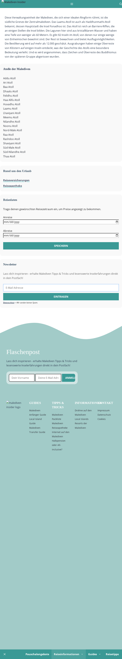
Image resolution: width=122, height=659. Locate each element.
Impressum (104, 410)
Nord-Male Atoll (12, 130)
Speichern (61, 246)
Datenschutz (8, 302)
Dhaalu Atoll (10, 91)
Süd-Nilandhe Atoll (14, 152)
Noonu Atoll (10, 126)
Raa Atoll (8, 134)
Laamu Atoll (10, 108)
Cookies (102, 419)
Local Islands (81, 419)
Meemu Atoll (10, 117)
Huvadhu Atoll (11, 104)
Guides (92, 654)
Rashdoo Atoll (11, 139)
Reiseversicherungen (16, 180)
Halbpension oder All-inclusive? (58, 445)
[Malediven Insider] (14, 2)
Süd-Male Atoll (11, 147)
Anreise (7, 217)
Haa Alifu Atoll (11, 100)
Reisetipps (112, 654)
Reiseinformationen (66, 654)
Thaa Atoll (9, 156)
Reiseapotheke (12, 186)
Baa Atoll (8, 87)
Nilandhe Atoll (11, 121)
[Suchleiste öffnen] (120, 4)
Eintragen (61, 296)
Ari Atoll (8, 82)
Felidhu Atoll (10, 95)
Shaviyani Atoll (11, 143)
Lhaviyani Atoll (11, 113)
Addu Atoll (9, 78)
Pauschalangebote (37, 654)
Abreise (7, 231)
